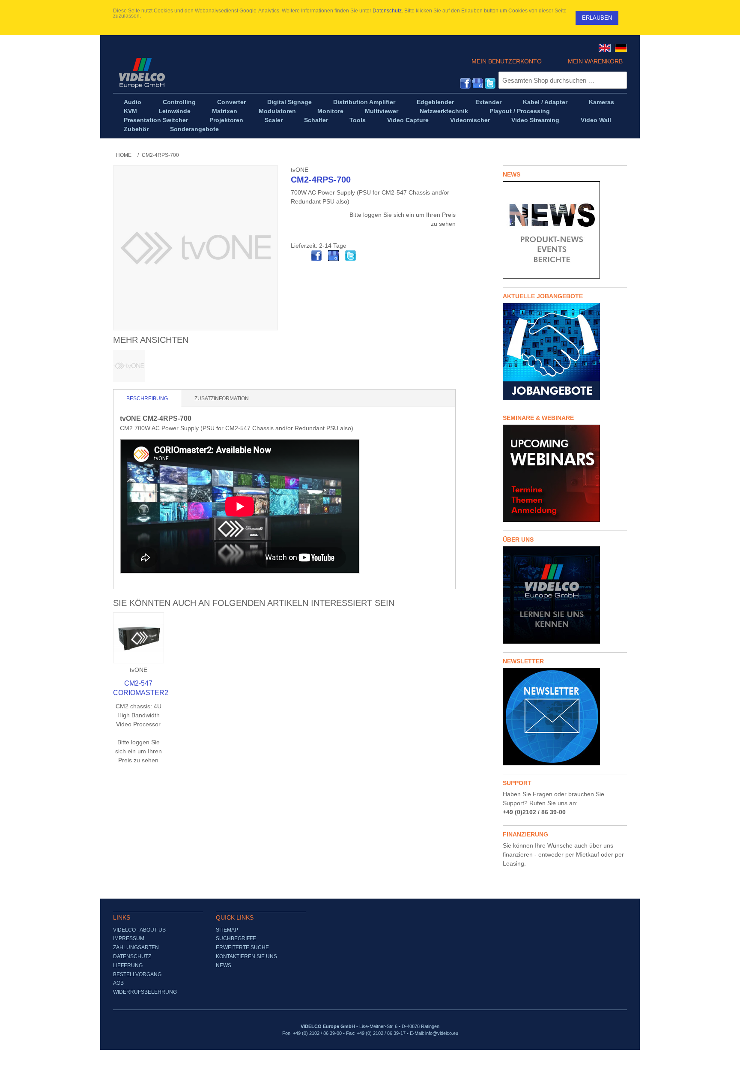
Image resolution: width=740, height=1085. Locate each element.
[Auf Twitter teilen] (350, 255)
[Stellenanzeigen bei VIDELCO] (565, 351)
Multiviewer (381, 111)
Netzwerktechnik (444, 111)
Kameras (601, 102)
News (223, 965)
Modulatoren (277, 111)
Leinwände (174, 111)
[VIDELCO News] (565, 230)
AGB (118, 983)
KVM (130, 111)
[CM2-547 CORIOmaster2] (138, 637)
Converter (231, 102)
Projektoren (226, 120)
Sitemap (227, 930)
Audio (132, 102)
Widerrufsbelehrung (145, 992)
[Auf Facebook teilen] (316, 255)
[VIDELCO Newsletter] (565, 716)
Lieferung (128, 965)
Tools (357, 120)
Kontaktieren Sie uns (246, 956)
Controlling (179, 102)
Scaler (274, 120)
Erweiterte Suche (242, 947)
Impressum (128, 938)
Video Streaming (535, 120)
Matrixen (224, 111)
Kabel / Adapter (545, 102)
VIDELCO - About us (139, 930)
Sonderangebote (194, 129)
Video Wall (596, 120)
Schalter (316, 120)
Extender (488, 102)
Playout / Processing (519, 111)
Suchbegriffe (236, 938)
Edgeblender (435, 102)
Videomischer (470, 120)
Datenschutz (387, 11)
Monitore (330, 111)
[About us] (565, 595)
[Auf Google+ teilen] (333, 255)
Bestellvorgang (137, 974)
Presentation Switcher (156, 120)
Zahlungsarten (136, 947)
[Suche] (618, 80)
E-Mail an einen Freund (299, 255)
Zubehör (136, 129)
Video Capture (408, 120)
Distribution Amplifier (364, 102)
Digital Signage (289, 102)
